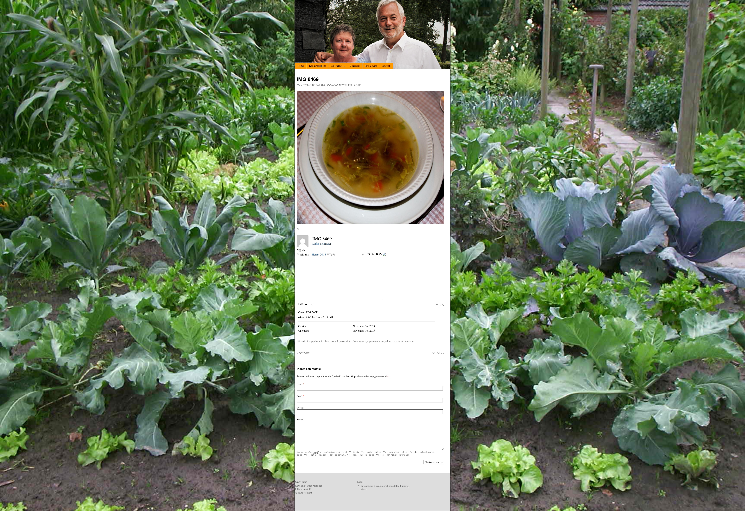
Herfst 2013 (319, 254)
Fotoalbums (371, 65)
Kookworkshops (317, 65)
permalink (345, 341)
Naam (299, 384)
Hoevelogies (338, 65)
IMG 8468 (303, 353)
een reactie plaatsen (402, 341)
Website (300, 407)
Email (299, 396)
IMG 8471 (438, 353)
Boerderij (355, 65)
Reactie (300, 419)
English (386, 65)
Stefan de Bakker (314, 84)
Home (301, 65)
